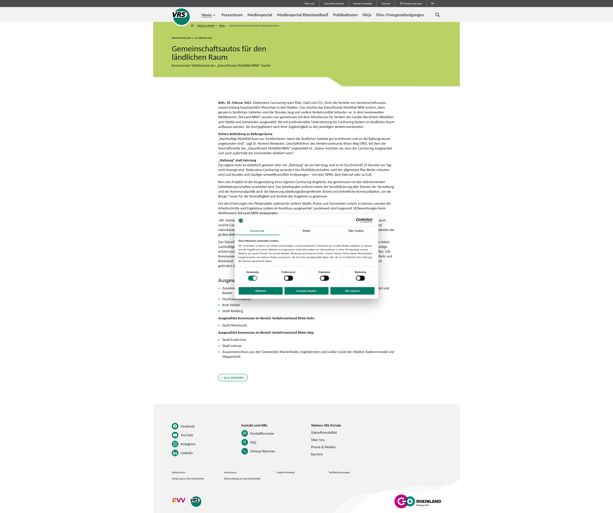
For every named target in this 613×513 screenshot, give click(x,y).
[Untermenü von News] (214, 15)
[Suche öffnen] (438, 14)
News (207, 15)
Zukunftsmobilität (334, 3)
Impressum (230, 472)
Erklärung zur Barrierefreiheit (188, 478)
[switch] (288, 278)
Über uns (310, 3)
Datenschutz (178, 472)
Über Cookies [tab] (356, 230)
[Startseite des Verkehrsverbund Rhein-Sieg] (181, 16)
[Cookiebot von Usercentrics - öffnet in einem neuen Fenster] (361, 220)
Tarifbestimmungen (339, 472)
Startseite (192, 25)
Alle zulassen (352, 291)
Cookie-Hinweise (285, 472)
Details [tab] (306, 230)
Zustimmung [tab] (257, 230)
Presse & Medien (362, 3)
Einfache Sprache (412, 3)
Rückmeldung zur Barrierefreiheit (242, 478)
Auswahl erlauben (306, 291)
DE (432, 3)
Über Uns (318, 440)
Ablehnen (260, 291)
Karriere (386, 3)
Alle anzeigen (234, 377)
